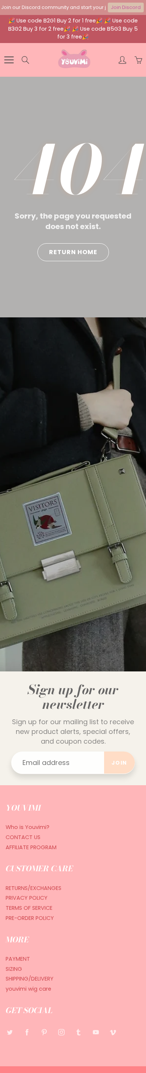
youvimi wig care (28, 989)
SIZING (14, 969)
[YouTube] (95, 1032)
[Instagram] (61, 1032)
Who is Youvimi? (27, 827)
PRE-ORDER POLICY (30, 918)
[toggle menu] (8, 59)
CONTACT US (23, 837)
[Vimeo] (112, 1032)
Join (119, 762)
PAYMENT (18, 959)
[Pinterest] (44, 1032)
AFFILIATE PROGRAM (31, 847)
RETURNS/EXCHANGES (33, 888)
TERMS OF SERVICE (29, 908)
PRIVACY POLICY (27, 898)
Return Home (73, 252)
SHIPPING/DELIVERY (30, 978)
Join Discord (126, 7)
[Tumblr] (78, 1032)
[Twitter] (9, 1032)
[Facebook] (26, 1032)
